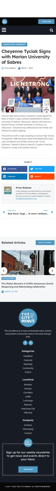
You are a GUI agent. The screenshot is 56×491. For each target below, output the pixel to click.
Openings (11, 278)
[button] (51, 30)
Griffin (5, 278)
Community (20, 44)
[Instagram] (30, 342)
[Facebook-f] (25, 342)
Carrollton (8, 44)
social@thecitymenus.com (26, 199)
